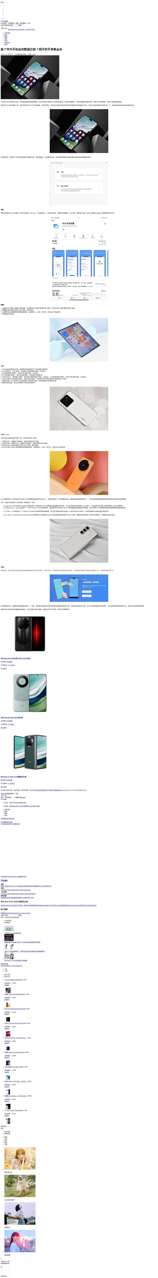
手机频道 (11, 23)
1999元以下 (4, 890)
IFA (18, 913)
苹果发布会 (4, 913)
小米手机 (8, 369)
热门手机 (13, 876)
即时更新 (11, 818)
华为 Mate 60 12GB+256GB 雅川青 (12, 717)
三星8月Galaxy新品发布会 (12, 933)
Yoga (34, 54)
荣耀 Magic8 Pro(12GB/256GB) (14, 1052)
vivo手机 (9, 438)
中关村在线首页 (6, 824)
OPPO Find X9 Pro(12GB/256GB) (15, 1023)
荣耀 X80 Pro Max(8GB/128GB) (15, 994)
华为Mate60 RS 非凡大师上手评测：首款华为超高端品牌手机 (20, 905)
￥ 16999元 (11, 783)
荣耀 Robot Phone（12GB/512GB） (16, 1096)
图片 (5, 35)
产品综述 (7, 33)
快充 (8, 897)
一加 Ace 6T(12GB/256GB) (14, 1110)
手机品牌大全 (5, 876)
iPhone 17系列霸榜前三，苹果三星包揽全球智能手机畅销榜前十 (24, 951)
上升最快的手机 (21, 876)
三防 (32, 897)
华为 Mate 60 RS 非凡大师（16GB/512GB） (22, 29)
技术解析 (23, 23)
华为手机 (126, 105)
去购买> (7, 985)
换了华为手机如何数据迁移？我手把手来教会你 (45, 790)
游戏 (5, 897)
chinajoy (7, 917)
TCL (17, 886)
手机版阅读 (4, 818)
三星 (5, 886)
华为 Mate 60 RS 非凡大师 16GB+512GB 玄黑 (15, 658)
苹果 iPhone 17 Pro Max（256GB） (16, 1081)
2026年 (3, 894)
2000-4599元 (12, 890)
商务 (26, 897)
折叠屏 (19, 897)
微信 (41, 157)
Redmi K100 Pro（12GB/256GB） (16, 1038)
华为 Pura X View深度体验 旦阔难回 (15, 960)
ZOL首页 (4, 23)
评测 (17, 23)
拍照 (2, 897)
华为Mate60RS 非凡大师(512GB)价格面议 (53, 905)
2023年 (16, 894)
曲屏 (15, 897)
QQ (46, 157)
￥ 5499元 (11, 724)
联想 (26, 886)
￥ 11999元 (11, 665)
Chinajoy (14, 913)
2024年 (12, 894)
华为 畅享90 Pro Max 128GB (14, 1067)
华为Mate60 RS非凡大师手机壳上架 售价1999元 (81, 905)
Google (6, 506)
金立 (31, 886)
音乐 (29, 897)
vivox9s (12, 917)
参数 (5, 37)
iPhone (99, 213)
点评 (5, 40)
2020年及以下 (31, 894)
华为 (8, 886)
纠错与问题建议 (6, 793)
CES (28, 913)
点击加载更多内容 (6, 822)
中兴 (23, 886)
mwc (20, 913)
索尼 (47, 886)
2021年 (25, 894)
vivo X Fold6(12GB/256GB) (13, 980)
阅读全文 (23, 797)
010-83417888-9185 (16, 966)
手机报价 (4, 880)
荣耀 (34, 886)
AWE (9, 913)
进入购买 (4, 668)
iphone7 (17, 917)
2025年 (7, 894)
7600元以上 (27, 890)
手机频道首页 (15, 824)
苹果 (2, 886)
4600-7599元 (20, 890)
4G (24, 897)
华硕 (37, 886)
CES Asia (24, 913)
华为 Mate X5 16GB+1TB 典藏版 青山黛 (13, 777)
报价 (5, 38)
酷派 (20, 886)
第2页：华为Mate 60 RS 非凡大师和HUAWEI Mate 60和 (22, 806)
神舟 (29, 886)
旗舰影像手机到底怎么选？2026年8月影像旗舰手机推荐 (22, 942)
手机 (69, 105)
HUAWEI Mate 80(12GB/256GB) (15, 1009)
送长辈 (12, 897)
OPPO (11, 886)
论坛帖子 (7, 42)
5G (22, 897)
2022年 (20, 894)
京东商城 (9, 662)
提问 (2, 1128)
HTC (50, 886)
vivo (14, 886)
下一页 (4, 795)
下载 (3, 308)
